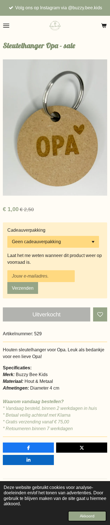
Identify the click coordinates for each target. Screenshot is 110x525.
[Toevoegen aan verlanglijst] (100, 314)
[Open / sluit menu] (6, 25)
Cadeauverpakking (26, 230)
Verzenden (23, 288)
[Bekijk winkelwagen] (104, 25)
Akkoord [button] (87, 516)
